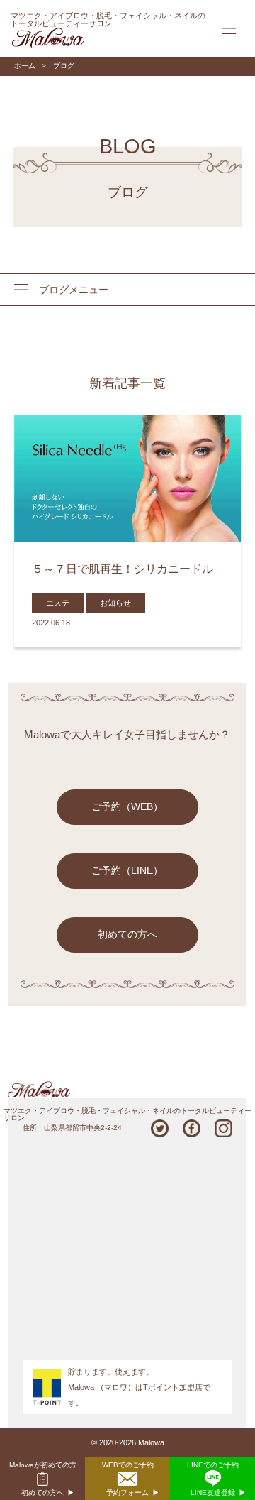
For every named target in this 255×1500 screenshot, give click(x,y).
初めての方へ (127, 934)
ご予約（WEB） (127, 806)
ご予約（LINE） (127, 870)
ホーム (24, 66)
